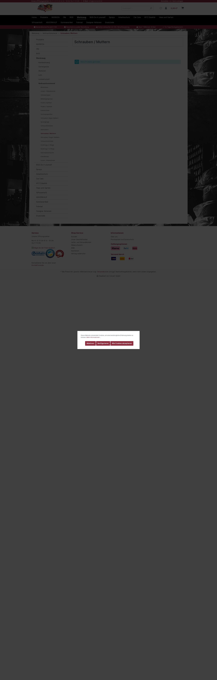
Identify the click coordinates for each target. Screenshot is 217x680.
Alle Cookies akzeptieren (122, 343)
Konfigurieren (103, 343)
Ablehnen (90, 343)
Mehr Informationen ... (93, 337)
